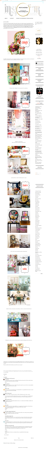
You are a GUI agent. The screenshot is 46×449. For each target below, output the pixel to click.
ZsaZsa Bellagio (10, 370)
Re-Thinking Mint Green (38, 147)
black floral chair (26, 371)
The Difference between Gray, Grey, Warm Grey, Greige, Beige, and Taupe (38, 152)
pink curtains (26, 26)
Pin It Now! (6, 372)
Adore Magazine (37, 193)
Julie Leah (36, 226)
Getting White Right (38, 122)
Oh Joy (36, 239)
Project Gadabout (37, 243)
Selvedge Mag (37, 248)
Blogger (27, 447)
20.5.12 (6, 429)
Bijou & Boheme (37, 201)
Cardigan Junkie (37, 202)
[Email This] (3, 374)
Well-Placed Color (37, 155)
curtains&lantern (7, 371)
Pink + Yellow (37, 146)
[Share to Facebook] (5, 374)
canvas (4, 371)
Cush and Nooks (29, 371)
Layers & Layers (37, 230)
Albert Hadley (29, 370)
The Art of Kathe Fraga (38, 255)
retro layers (22, 370)
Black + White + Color (38, 112)
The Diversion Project (38, 259)
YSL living (12, 370)
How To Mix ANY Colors (38, 140)
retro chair (19, 371)
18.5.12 (5, 382)
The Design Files (37, 256)
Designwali (36, 206)
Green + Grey (37, 123)
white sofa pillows (9, 371)
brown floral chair (23, 371)
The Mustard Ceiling (38, 264)
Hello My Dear (37, 215)
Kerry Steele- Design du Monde (9, 411)
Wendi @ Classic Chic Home (9, 378)
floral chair (21, 371)
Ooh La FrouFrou (37, 240)
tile (5, 370)
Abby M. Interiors (7, 393)
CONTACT (12, 18)
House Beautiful (26, 370)
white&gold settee (15, 371)
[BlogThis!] (4, 374)
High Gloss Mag (37, 216)
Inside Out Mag (37, 220)
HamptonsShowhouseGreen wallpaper (16, 370)
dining (31, 371)
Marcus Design (37, 235)
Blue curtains (12, 371)
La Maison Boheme (37, 229)
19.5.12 (5, 409)
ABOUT (6, 18)
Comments (37, 174)
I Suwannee (15, 27)
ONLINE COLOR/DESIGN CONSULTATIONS (24, 18)
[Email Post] (4, 375)
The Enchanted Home (38, 260)
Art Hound (36, 197)
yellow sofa (24, 370)
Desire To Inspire (37, 207)
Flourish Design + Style (38, 211)
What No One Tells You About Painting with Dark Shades (38, 157)
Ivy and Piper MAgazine (38, 225)
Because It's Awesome (38, 198)
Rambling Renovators (38, 244)
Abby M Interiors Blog (38, 192)
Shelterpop (36, 249)
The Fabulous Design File (38, 261)
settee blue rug (7, 370)
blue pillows (17, 371)
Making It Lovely (37, 234)
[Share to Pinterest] (6, 374)
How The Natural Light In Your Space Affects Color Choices (38, 133)
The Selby (36, 265)
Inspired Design (37, 221)
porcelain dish (20, 370)
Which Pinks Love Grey (38, 159)
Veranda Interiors (37, 269)
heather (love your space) (8, 425)
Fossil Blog (36, 212)
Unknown (6, 388)
